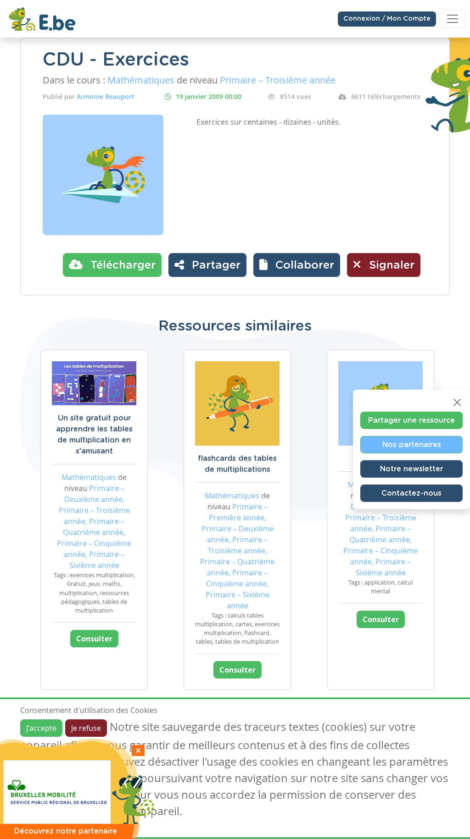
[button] (296, 265)
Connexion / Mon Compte (387, 19)
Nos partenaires (411, 444)
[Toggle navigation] (452, 19)
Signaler (390, 265)
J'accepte (41, 728)
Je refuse (86, 728)
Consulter (94, 639)
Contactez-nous (411, 493)
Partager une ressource (411, 420)
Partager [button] (215, 265)
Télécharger (121, 265)
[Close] (457, 402)
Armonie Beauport (105, 96)
